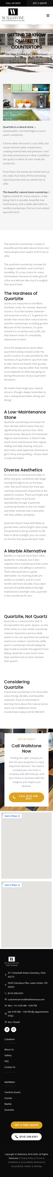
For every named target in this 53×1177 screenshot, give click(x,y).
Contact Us (9, 1067)
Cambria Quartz (12, 1092)
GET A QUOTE (40, 3)
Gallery (8, 1055)
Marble (7, 1103)
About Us (9, 1049)
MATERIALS (9, 1082)
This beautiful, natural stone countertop (25, 192)
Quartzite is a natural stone (18, 127)
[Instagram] (13, 1029)
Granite (8, 1098)
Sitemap (38, 1166)
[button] (48, 15)
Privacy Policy (27, 1158)
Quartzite (9, 1109)
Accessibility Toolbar (21, 1166)
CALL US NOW (13, 3)
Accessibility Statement (32, 1162)
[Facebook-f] (7, 1029)
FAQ (6, 1061)
